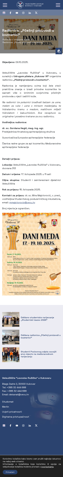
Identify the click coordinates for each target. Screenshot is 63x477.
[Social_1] (5, 12)
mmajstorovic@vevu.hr (22, 202)
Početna (7, 39)
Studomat (7, 401)
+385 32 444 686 (17, 391)
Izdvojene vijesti (22, 39)
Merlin (5, 406)
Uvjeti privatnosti (12, 411)
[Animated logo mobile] (31, 5)
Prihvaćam (10, 472)
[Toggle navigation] (5, 5)
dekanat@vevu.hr (19, 394)
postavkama (47, 466)
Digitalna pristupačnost (15, 416)
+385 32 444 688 (16, 387)
